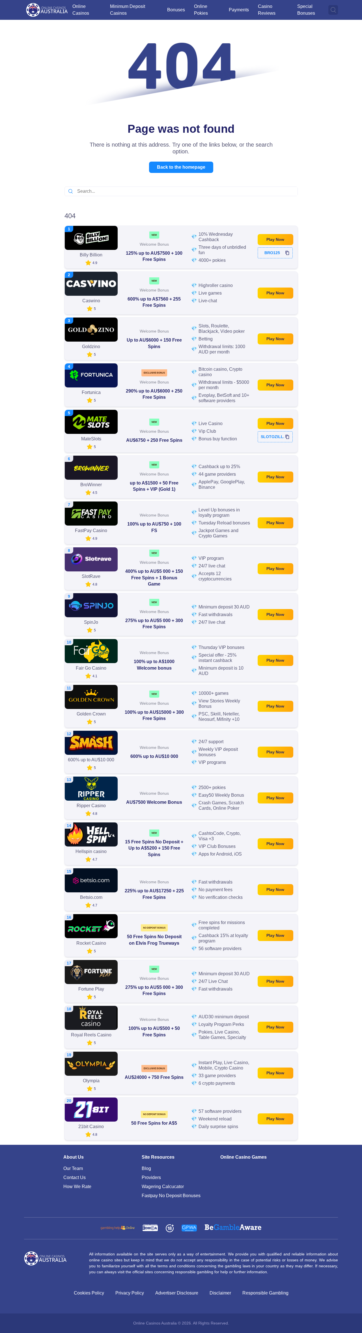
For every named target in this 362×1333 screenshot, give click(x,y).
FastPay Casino (91, 530)
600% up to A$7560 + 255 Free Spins (154, 302)
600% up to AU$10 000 (154, 756)
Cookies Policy (89, 1293)
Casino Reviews (266, 10)
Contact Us (74, 1177)
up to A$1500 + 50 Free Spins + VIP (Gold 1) (154, 486)
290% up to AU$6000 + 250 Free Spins (154, 394)
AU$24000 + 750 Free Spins (154, 1077)
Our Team (73, 1168)
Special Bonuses (306, 10)
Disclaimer (220, 1293)
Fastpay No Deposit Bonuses (171, 1195)
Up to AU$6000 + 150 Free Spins (154, 343)
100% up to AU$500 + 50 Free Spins (154, 1031)
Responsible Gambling (265, 1293)
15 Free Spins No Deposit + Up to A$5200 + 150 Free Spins (154, 848)
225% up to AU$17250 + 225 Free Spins (154, 893)
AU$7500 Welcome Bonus (154, 802)
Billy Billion (91, 254)
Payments (239, 9)
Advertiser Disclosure (176, 1293)
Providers (151, 1177)
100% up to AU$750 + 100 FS (154, 527)
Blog (146, 1168)
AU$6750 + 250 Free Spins (154, 440)
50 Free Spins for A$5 (154, 1123)
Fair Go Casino (91, 668)
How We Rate (77, 1186)
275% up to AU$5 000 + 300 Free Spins (154, 623)
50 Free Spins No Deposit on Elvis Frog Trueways (154, 939)
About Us (73, 1157)
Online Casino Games (243, 1157)
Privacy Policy (129, 1293)
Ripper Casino (91, 805)
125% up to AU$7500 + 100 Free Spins (154, 256)
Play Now (275, 239)
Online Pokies (201, 10)
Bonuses (176, 9)
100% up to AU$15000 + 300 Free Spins (154, 715)
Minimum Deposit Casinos (127, 10)
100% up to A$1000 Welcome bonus (154, 664)
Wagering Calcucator (163, 1186)
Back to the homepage (181, 167)
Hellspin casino (91, 851)
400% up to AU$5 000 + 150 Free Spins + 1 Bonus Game (154, 577)
